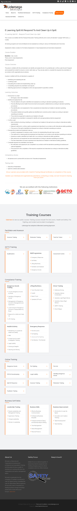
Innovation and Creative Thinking (61, 416)
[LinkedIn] (65, 1)
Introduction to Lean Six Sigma (61, 412)
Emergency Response (37, 257)
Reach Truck (34, 296)
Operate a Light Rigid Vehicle (62, 298)
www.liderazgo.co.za (53, 504)
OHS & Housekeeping (13, 374)
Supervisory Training (13, 416)
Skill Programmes (36, 253)
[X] (68, 1)
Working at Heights (13, 346)
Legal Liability (12, 343)
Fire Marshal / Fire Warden (38, 340)
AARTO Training (59, 306)
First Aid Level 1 (35, 330)
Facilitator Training (12, 391)
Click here (9, 220)
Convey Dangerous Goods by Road (15, 292)
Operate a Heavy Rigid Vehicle (61, 301)
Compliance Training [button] (47, 12)
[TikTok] (63, 1)
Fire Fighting (34, 334)
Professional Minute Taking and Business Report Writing (38, 421)
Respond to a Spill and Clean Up (16, 315)
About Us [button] (13, 12)
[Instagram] (60, 1)
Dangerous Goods (36, 270)
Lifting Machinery (35, 263)
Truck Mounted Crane (37, 290)
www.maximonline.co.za (41, 506)
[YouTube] (70, 1)
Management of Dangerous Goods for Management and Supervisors (16, 303)
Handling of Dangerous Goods (14, 297)
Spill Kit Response (12, 383)
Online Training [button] (59, 12)
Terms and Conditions (41, 504)
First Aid (55, 366)
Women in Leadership (14, 422)
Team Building (58, 424)
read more (12, 491)
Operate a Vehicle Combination (59, 294)
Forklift (33, 293)
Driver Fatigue (58, 309)
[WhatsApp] (75, 1)
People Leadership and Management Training (14, 412)
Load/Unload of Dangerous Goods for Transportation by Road (16, 309)
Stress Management (36, 428)
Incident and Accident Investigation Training (14, 339)
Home (7, 12)
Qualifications (11, 254)
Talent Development (60, 420)
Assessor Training (12, 237)
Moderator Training (35, 237)
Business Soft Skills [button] (11, 16)
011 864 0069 (7, 1)
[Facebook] (58, 1)
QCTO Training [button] (36, 12)
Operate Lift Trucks (36, 299)
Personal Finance (36, 431)
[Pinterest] (72, 1)
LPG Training (11, 319)
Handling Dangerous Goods (59, 374)
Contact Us (21, 16)
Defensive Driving (59, 290)
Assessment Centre (58, 254)
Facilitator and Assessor (37, 266)
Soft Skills (34, 260)
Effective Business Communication (36, 412)
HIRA (9, 335)
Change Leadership (13, 419)
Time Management (36, 425)
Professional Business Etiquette (37, 416)
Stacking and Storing (14, 349)
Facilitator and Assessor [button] (24, 12)
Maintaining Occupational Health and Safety (15, 331)
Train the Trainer (57, 237)
